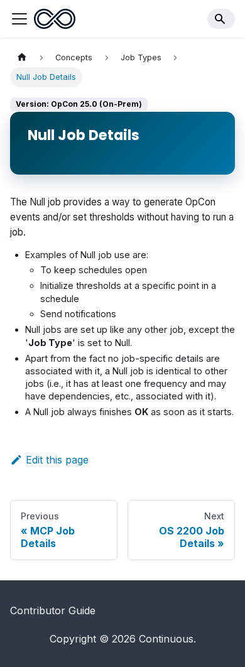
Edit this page (57, 459)
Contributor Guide (52, 610)
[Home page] (22, 57)
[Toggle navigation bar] (19, 18)
